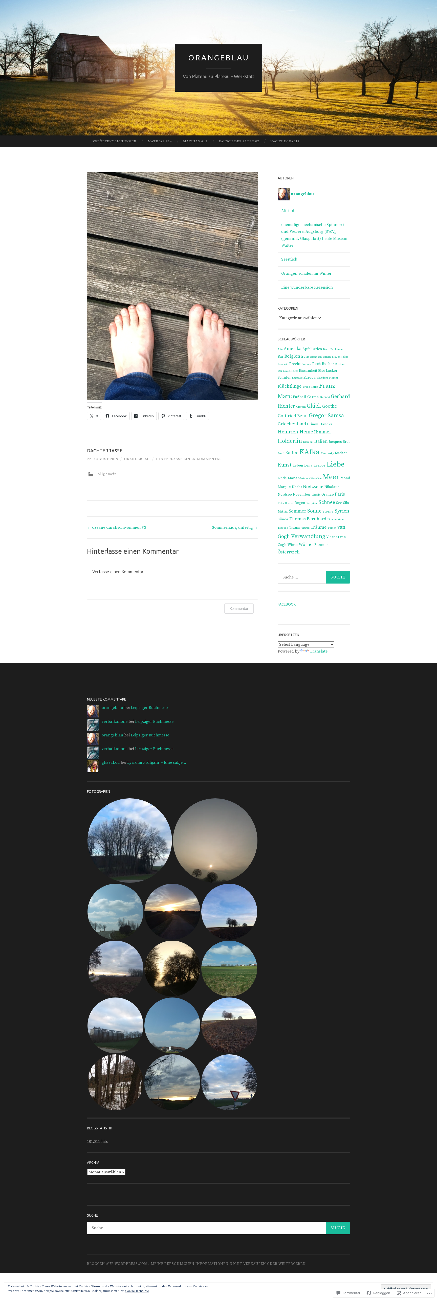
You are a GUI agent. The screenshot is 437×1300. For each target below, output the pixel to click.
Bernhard (316, 357)
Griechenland (292, 424)
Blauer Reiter (340, 357)
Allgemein (107, 474)
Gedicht (325, 397)
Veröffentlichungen (115, 141)
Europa (309, 377)
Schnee (327, 502)
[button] (129, 840)
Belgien (292, 356)
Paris (340, 494)
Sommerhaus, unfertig (235, 527)
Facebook (287, 604)
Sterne (328, 511)
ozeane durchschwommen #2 (116, 527)
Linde (282, 478)
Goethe (329, 406)
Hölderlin (290, 441)
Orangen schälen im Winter (306, 273)
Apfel (307, 349)
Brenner (306, 364)
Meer (331, 477)
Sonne (314, 511)
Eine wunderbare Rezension (307, 287)
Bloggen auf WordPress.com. (118, 1264)
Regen (300, 503)
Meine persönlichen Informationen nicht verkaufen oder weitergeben (228, 1264)
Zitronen (321, 545)
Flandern (322, 378)
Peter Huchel (286, 503)
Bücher (328, 364)
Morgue (284, 487)
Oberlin (316, 495)
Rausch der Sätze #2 (239, 141)
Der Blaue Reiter (288, 371)
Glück (314, 406)
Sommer (297, 511)
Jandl (281, 453)
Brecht (294, 364)
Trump (305, 528)
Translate (318, 651)
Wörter (306, 544)
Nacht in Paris (284, 141)
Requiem (312, 503)
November (302, 494)
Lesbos (319, 465)
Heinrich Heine (295, 432)
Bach (326, 349)
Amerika (292, 349)
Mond (345, 478)
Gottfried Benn (293, 416)
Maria (292, 478)
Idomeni (308, 442)
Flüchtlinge (290, 386)
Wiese (293, 545)
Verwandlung (308, 536)
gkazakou (111, 762)
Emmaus (297, 378)
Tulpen (332, 528)
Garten (313, 397)
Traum (294, 527)
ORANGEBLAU (218, 57)
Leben (298, 465)
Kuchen (341, 453)
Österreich (289, 552)
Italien (321, 441)
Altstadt (288, 210)
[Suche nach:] (314, 577)
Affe (280, 349)
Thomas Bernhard (307, 519)
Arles (317, 349)
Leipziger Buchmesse (150, 707)
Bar (280, 356)
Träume (319, 527)
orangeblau (137, 459)
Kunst (285, 465)
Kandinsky (327, 453)
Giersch (301, 407)
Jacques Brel (339, 441)
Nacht (297, 487)
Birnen (327, 357)
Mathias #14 (160, 141)
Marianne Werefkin (310, 478)
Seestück (289, 259)
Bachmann (336, 349)
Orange (327, 494)
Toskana (283, 528)
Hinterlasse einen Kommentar (189, 459)
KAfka (309, 452)
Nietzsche (313, 487)
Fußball (299, 397)
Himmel (322, 432)
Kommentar (239, 608)
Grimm (312, 424)
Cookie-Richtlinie (137, 1291)
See (339, 503)
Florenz (334, 378)
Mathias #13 (195, 141)
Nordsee (285, 494)
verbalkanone (114, 721)
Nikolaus (331, 487)
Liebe (335, 464)
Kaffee (291, 453)
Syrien (342, 511)
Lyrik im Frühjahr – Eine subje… (156, 762)
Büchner (340, 364)
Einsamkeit (308, 370)
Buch (316, 364)
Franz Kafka (310, 387)
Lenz (308, 465)
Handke (326, 424)
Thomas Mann (335, 519)
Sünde (283, 519)
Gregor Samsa (326, 415)
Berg (305, 356)
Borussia (283, 364)
